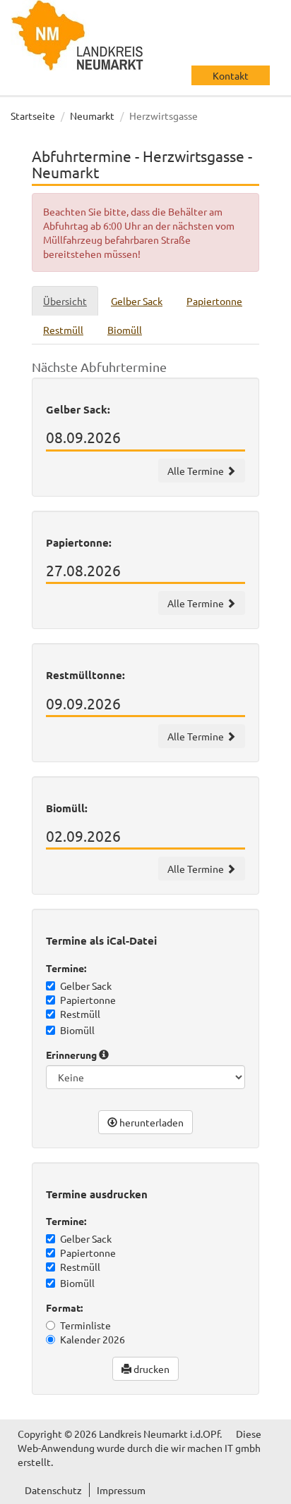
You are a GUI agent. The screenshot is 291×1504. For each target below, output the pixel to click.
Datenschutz (53, 1490)
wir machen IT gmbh (216, 1447)
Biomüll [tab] (124, 329)
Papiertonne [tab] (214, 300)
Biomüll (77, 1030)
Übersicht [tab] (65, 300)
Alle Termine (196, 470)
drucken (150, 1368)
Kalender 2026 (92, 1339)
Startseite (33, 115)
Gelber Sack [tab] (136, 300)
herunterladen (150, 1122)
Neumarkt (92, 115)
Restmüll (80, 1013)
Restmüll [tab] (63, 329)
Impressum (121, 1490)
